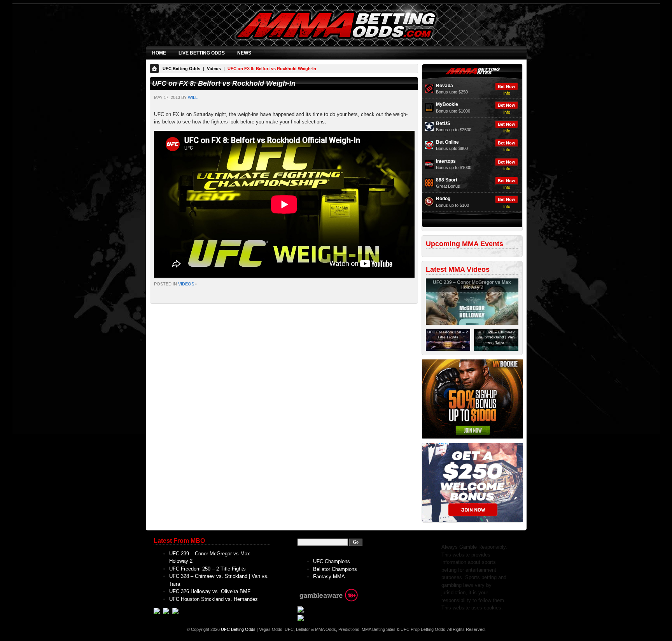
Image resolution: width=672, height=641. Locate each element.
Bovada (444, 85)
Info (506, 93)
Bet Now (506, 86)
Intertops (446, 161)
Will (193, 97)
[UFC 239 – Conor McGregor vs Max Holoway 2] (472, 323)
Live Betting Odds (201, 53)
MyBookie (447, 104)
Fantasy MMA (329, 576)
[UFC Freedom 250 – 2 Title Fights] (448, 349)
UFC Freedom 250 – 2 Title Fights (207, 569)
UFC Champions (331, 561)
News (244, 53)
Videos (214, 68)
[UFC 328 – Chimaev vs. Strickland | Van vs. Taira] (496, 349)
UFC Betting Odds (181, 68)
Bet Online (447, 142)
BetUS (443, 123)
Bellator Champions (335, 569)
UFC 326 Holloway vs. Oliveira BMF (209, 591)
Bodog (443, 198)
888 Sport (446, 180)
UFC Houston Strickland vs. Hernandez (213, 599)
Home (159, 53)
